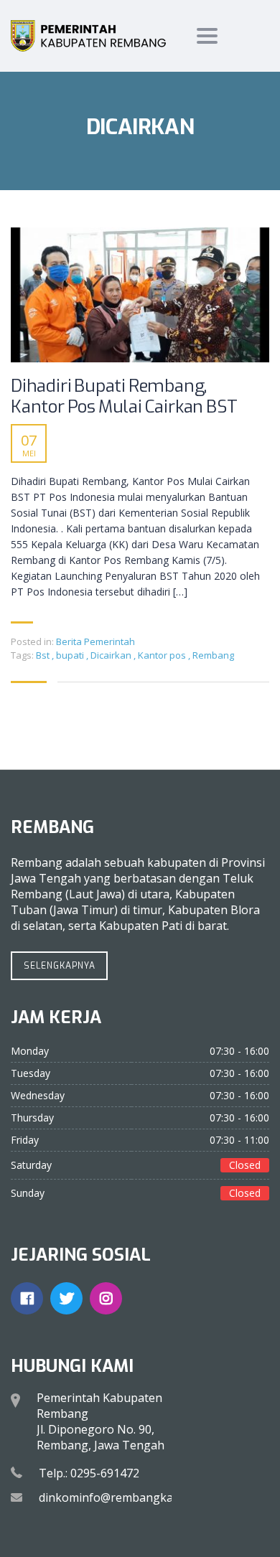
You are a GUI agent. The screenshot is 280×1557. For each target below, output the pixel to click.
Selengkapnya (59, 966)
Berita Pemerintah (95, 641)
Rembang (213, 655)
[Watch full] (140, 294)
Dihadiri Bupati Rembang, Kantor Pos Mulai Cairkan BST (124, 397)
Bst (44, 655)
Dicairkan (112, 655)
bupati (71, 655)
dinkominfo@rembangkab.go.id (123, 1497)
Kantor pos (163, 655)
